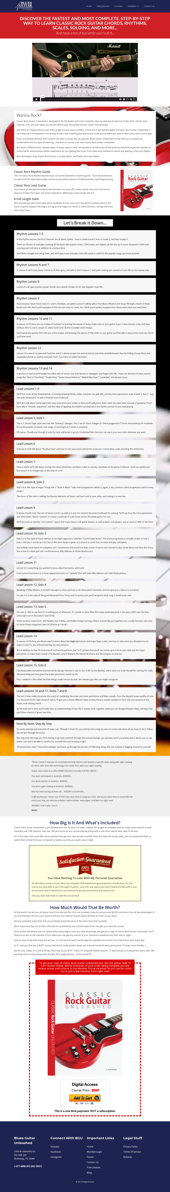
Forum (90, 1156)
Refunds (127, 1156)
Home (89, 6)
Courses (118, 6)
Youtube (55, 1146)
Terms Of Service (132, 1151)
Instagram (56, 1156)
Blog (89, 1172)
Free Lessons (103, 6)
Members (132, 6)
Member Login (94, 1151)
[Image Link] (85, 1093)
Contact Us (149, 6)
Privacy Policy (130, 1146)
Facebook (56, 1151)
